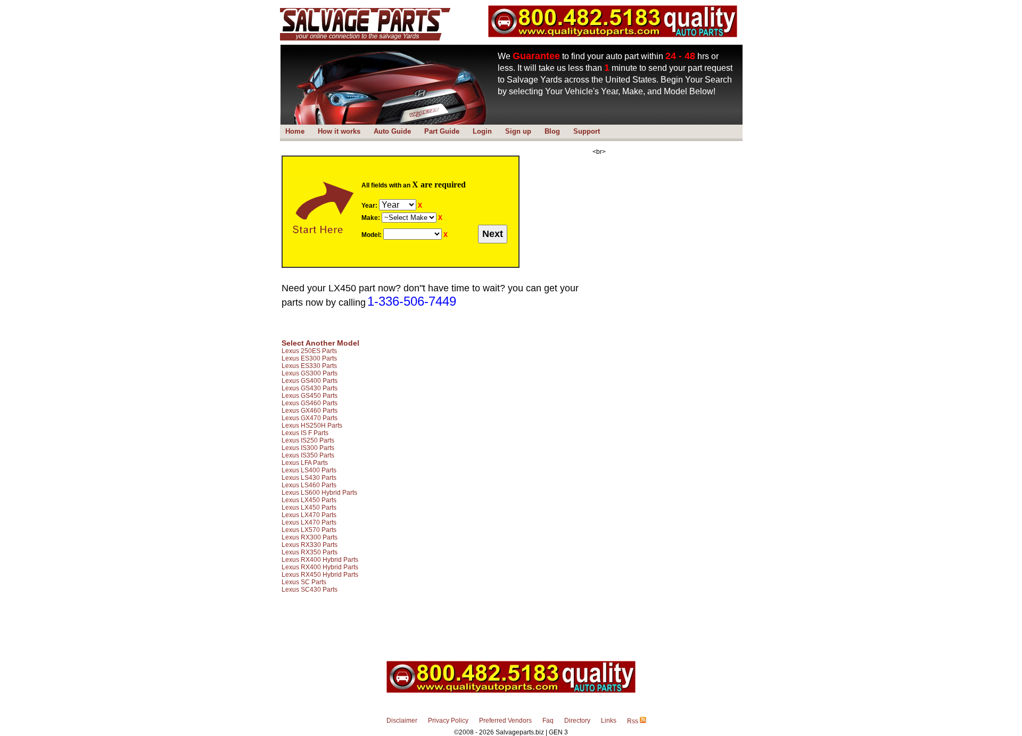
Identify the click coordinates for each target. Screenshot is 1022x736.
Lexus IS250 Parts (308, 440)
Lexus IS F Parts (305, 433)
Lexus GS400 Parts (309, 381)
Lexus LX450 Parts (309, 500)
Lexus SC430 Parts (309, 589)
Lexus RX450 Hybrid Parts (320, 574)
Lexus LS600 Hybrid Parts (319, 492)
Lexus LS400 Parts (309, 470)
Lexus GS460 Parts (309, 403)
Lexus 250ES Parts (309, 351)
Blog (552, 131)
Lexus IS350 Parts (308, 455)
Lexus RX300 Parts (309, 537)
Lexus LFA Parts (305, 463)
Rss (633, 721)
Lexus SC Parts (304, 582)
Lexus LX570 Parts (309, 530)
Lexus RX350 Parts (309, 552)
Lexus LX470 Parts (309, 515)
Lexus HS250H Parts (312, 425)
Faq (548, 720)
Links (608, 720)
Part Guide (441, 131)
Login (482, 131)
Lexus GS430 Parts (309, 388)
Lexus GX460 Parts (309, 410)
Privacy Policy (448, 720)
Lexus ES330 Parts (309, 366)
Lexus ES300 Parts (309, 358)
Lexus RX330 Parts (309, 545)
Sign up (518, 131)
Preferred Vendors (505, 720)
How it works (339, 131)
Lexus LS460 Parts (309, 485)
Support (586, 131)
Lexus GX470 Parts (309, 418)
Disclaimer (401, 720)
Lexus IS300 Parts (308, 448)
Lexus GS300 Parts (309, 373)
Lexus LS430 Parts (309, 477)
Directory (577, 720)
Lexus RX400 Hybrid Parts (320, 559)
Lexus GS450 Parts (309, 395)
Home (294, 131)
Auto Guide (392, 131)
